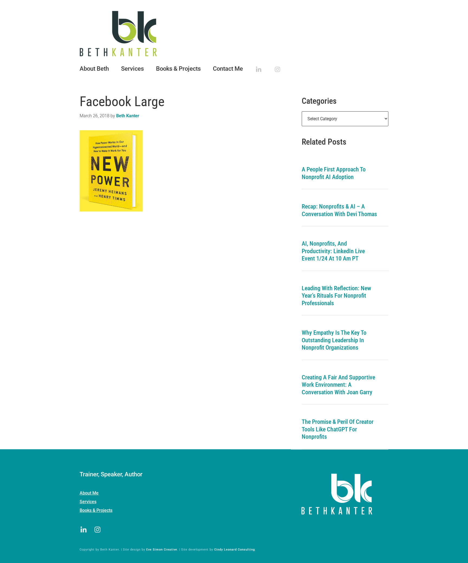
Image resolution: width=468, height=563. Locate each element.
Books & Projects (96, 510)
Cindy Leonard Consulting (234, 549)
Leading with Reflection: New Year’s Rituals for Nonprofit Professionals (336, 296)
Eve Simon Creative (161, 549)
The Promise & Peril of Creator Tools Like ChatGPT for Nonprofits (337, 429)
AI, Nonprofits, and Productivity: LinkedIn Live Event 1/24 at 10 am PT (333, 251)
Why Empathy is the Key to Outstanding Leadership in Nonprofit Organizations (334, 340)
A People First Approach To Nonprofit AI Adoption (334, 173)
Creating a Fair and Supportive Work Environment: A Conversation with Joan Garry (338, 385)
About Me (89, 493)
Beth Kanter (234, 33)
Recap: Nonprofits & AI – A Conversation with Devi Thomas (339, 210)
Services (88, 501)
